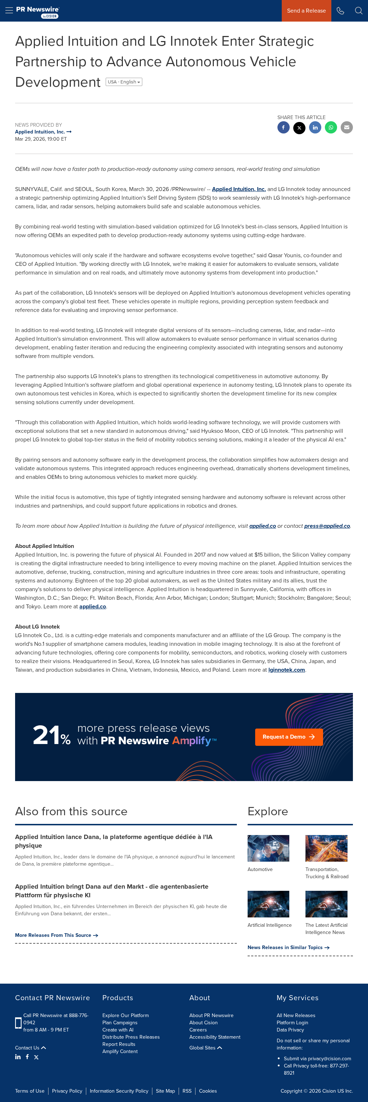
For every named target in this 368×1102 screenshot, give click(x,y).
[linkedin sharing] (315, 128)
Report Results (118, 1044)
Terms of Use (30, 1091)
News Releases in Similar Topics (285, 947)
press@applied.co (327, 526)
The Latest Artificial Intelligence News (326, 928)
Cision (329, 1091)
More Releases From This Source (53, 935)
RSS (187, 1091)
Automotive (260, 869)
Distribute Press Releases (131, 1037)
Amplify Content (120, 1051)
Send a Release (306, 10)
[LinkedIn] (19, 1057)
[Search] (359, 11)
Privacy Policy (67, 1091)
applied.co (262, 526)
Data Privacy (290, 1030)
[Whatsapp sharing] (331, 128)
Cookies (208, 1091)
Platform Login (292, 1022)
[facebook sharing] (283, 128)
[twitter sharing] (299, 129)
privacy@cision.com (329, 1058)
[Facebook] (27, 1057)
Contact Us (28, 1048)
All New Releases (296, 1015)
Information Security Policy (119, 1091)
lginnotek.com (286, 670)
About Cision (203, 1022)
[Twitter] (36, 1057)
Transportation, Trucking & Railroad (327, 873)
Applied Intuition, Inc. (239, 189)
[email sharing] (347, 128)
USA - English (122, 82)
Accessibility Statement (214, 1037)
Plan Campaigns (120, 1022)
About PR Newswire (211, 1015)
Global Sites (203, 1048)
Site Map (165, 1091)
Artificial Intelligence (270, 925)
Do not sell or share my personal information (313, 1044)
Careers (198, 1030)
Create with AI (117, 1030)
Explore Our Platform (125, 1015)
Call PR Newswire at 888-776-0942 (55, 1019)
